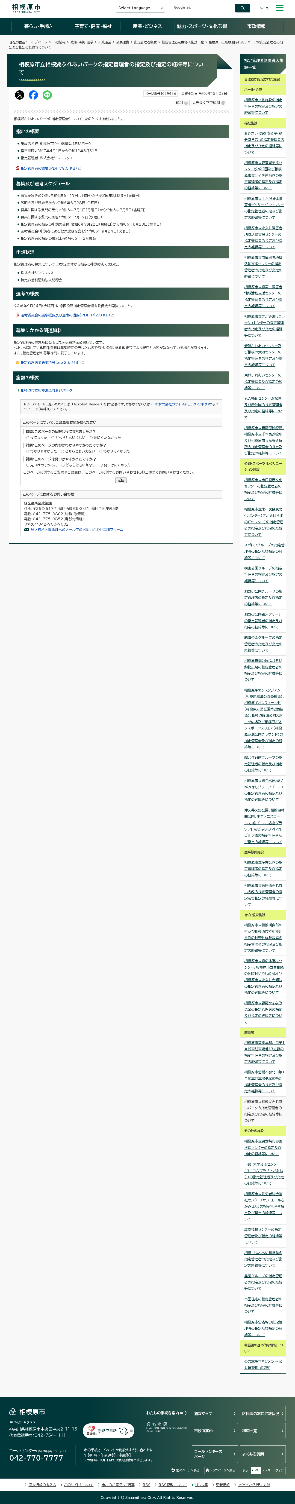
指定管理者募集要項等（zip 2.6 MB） (50, 362)
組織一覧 (249, 1431)
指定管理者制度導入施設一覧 (183, 42)
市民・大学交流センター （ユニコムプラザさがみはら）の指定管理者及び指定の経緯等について (264, 1174)
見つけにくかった (117, 465)
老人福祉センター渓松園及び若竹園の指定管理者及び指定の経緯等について (263, 408)
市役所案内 (203, 1431)
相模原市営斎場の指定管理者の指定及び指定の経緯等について (263, 1328)
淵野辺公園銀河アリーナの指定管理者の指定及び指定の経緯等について (263, 621)
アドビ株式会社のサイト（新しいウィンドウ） (179, 404)
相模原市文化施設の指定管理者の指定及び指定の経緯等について (263, 106)
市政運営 (104, 42)
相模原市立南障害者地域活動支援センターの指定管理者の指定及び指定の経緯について (263, 267)
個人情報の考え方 (42, 1485)
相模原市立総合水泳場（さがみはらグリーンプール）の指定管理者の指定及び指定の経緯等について (264, 790)
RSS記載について (173, 1485)
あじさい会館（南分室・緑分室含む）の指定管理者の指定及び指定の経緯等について (264, 143)
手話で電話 (107, 1431)
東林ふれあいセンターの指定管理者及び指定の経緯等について (263, 382)
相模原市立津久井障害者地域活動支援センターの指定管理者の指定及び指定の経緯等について (263, 237)
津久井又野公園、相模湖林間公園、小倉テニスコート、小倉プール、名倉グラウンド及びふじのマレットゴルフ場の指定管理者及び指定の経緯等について (264, 826)
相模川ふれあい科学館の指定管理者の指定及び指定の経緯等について (263, 1259)
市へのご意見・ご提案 (118, 1485)
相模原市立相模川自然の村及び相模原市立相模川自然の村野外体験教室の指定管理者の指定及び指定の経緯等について (263, 937)
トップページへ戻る (222, 1470)
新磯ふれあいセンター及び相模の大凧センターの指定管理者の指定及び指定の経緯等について (263, 355)
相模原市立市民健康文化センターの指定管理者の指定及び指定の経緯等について (263, 489)
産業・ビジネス (147, 26)
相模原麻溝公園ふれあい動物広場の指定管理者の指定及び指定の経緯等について (263, 670)
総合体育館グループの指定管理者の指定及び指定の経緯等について (263, 764)
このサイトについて (79, 1485)
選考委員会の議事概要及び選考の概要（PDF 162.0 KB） (65, 315)
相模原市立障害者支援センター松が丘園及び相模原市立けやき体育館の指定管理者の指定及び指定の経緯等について (263, 175)
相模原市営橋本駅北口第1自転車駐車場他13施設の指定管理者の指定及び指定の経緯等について (264, 1052)
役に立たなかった (107, 437)
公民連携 (122, 42)
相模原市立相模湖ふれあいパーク (46, 390)
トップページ (38, 42)
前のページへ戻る (187, 1470)
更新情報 (223, 1485)
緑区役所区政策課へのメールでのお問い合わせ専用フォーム (77, 529)
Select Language (134, 8)
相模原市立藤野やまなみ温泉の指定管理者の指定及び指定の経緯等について (263, 1012)
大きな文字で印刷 (206, 102)
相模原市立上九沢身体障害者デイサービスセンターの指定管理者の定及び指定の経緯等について (264, 208)
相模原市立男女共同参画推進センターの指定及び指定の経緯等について (263, 1147)
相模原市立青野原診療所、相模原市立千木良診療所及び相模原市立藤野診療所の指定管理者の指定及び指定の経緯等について (264, 440)
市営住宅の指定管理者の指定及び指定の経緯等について (263, 1305)
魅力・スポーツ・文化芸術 (202, 26)
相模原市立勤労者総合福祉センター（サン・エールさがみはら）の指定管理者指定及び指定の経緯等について (264, 1206)
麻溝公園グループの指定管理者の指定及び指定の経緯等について (263, 644)
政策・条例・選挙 (82, 42)
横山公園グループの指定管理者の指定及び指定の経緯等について (263, 575)
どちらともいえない (70, 437)
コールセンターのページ (208, 1454)
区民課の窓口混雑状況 (260, 1413)
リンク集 (201, 1485)
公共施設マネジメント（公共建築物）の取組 (263, 1364)
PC (257, 1470)
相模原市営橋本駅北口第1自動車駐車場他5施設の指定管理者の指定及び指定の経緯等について (264, 1081)
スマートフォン (274, 1470)
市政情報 (256, 26)
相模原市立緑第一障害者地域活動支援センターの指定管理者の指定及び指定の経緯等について (263, 296)
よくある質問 (253, 1454)
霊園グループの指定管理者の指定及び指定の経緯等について (263, 1282)
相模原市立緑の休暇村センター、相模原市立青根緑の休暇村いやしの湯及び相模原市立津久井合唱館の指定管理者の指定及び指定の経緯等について (264, 976)
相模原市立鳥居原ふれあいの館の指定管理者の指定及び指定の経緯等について (263, 895)
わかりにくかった (116, 451)
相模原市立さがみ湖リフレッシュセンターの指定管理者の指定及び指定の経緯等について (264, 326)
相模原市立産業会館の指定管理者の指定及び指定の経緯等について (263, 869)
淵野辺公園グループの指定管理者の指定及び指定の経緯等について (263, 598)
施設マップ (203, 1413)
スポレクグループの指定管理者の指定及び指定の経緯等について (264, 551)
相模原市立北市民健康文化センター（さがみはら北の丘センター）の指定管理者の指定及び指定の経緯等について (263, 522)
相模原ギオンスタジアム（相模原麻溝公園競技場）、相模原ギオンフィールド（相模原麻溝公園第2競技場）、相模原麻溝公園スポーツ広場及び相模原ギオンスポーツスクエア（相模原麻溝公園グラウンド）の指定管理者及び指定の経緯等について (264, 719)
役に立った (38, 437)
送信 (121, 480)
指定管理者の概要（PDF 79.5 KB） (49, 168)
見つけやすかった (43, 465)
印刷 (179, 102)
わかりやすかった (43, 451)
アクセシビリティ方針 (254, 1485)
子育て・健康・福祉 (93, 26)
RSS (146, 1485)
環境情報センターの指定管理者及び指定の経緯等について (263, 1236)
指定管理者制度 (145, 42)
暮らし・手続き (38, 26)
